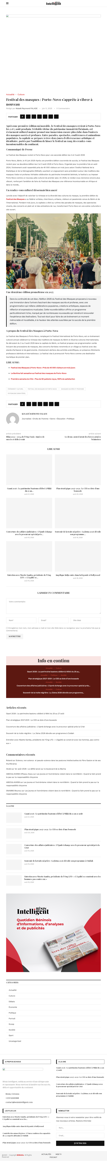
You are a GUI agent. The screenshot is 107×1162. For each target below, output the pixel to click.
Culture (12, 996)
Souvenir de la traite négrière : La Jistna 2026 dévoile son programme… (53, 692)
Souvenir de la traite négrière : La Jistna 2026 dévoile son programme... (78, 533)
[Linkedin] (100, 1155)
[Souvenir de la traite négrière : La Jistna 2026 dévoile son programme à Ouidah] (78, 513)
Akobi (8, 769)
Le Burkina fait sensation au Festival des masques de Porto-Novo (38, 373)
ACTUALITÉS (46, 1154)
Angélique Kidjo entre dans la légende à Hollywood (78, 575)
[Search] (99, 3)
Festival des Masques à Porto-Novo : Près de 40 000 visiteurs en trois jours (43, 368)
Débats (12, 1001)
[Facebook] (88, 1155)
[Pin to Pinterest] (39, 117)
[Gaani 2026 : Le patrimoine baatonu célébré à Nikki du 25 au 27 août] (29, 469)
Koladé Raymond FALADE (26, 108)
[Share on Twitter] (34, 117)
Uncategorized (15, 1041)
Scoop (11, 1024)
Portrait (12, 1018)
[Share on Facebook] (28, 117)
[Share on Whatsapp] (45, 117)
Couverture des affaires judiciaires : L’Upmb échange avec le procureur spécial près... (29, 533)
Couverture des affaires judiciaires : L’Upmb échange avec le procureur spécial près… (53, 685)
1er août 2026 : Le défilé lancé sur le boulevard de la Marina (40, 769)
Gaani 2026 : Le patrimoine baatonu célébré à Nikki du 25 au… (53, 671)
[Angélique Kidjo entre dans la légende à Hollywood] (78, 556)
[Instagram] (96, 1155)
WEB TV (58, 1154)
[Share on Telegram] (50, 117)
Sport (11, 1035)
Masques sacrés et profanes (72, 389)
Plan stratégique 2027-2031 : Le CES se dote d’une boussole (78, 489)
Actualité (12, 990)
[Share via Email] (56, 117)
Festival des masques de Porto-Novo (42, 389)
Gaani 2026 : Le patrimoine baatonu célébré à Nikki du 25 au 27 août (35, 713)
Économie (13, 1007)
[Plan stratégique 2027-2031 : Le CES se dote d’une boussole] (78, 469)
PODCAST (53, 1157)
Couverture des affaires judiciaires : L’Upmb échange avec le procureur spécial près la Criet (45, 727)
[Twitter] (92, 1155)
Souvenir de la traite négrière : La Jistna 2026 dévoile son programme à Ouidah (40, 733)
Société (12, 1030)
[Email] (103, 1155)
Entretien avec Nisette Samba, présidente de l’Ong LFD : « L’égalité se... (29, 576)
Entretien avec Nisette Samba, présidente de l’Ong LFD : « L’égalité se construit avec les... (26, 1118)
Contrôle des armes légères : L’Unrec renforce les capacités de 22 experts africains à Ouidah (26, 1134)
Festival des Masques (15, 199)
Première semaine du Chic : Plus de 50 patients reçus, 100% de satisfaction (43, 379)
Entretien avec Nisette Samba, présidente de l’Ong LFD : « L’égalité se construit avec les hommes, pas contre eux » (62, 877)
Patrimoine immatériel (17, 393)
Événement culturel (15, 389)
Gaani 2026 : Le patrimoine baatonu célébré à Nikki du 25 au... (29, 489)
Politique (12, 1013)
